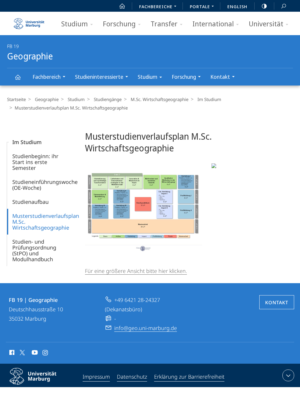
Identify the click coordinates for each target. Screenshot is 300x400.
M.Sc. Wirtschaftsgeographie (159, 99)
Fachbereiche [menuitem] (156, 6)
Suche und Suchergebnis (283, 6)
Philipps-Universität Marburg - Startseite (29, 22)
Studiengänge (108, 99)
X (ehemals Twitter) (23, 352)
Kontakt (220, 76)
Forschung (119, 23)
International (213, 23)
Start (122, 6)
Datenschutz (132, 376)
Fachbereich (47, 76)
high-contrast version (264, 6)
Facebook (11, 353)
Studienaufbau (30, 201)
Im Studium (209, 99)
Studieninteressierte (99, 76)
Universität (266, 23)
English (237, 6)
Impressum (96, 376)
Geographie (17, 77)
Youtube (34, 353)
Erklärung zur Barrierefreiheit (189, 376)
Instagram (45, 353)
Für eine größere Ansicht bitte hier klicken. (136, 270)
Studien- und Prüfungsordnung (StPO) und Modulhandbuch (34, 250)
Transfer (164, 23)
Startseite (16, 99)
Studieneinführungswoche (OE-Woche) (45, 184)
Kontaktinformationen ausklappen (288, 375)
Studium (74, 23)
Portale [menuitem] (200, 6)
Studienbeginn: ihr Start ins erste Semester (35, 162)
